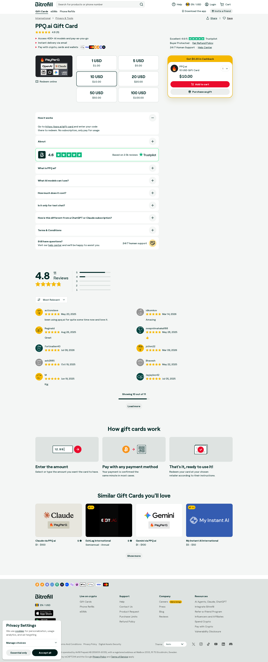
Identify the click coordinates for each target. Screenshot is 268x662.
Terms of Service (119, 656)
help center (55, 245)
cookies (19, 631)
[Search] (141, 4)
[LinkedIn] (223, 644)
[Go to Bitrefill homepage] (44, 4)
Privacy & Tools (64, 18)
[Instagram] (201, 644)
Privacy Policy (99, 656)
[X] (193, 644)
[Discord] (231, 644)
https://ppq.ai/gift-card (59, 126)
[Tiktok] (208, 644)
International (43, 18)
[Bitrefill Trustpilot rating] (69, 154)
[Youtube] (216, 644)
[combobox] (97, 4)
